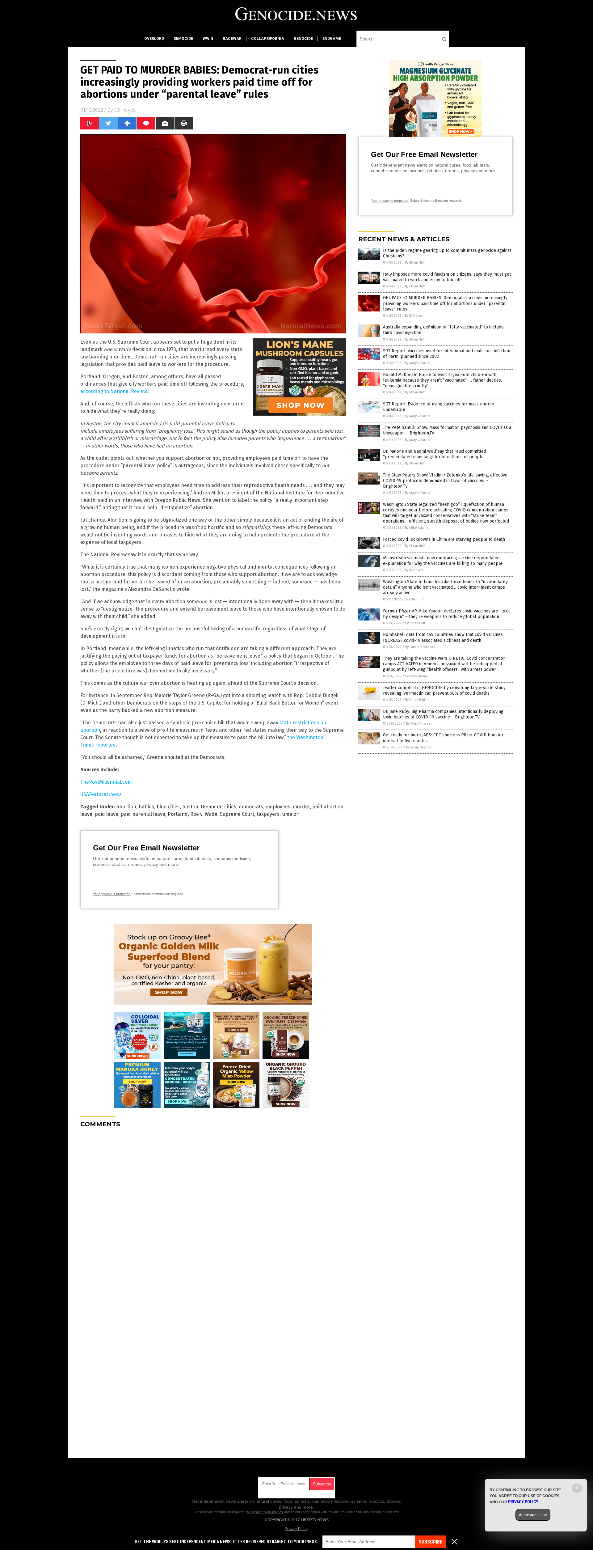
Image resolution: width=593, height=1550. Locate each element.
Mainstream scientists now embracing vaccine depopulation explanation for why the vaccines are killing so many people (443, 560)
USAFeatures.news (101, 794)
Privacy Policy (296, 1529)
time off (291, 814)
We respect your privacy (264, 1512)
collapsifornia (267, 38)
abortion (126, 807)
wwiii (208, 38)
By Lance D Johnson (420, 647)
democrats (251, 807)
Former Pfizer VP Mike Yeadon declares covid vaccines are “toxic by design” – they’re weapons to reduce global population (447, 613)
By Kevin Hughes (418, 747)
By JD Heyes (414, 316)
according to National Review (113, 391)
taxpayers (268, 814)
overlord (154, 38)
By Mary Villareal (417, 363)
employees (278, 807)
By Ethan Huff (415, 262)
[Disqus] (213, 1210)
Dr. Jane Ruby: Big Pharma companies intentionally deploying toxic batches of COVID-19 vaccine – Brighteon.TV (443, 714)
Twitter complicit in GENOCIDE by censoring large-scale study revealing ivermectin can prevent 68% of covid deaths (444, 690)
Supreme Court (237, 814)
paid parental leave (143, 814)
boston (190, 807)
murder (301, 807)
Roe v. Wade (203, 814)
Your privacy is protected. (112, 894)
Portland (178, 814)
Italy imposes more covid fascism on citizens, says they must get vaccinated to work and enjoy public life (447, 277)
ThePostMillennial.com (106, 782)
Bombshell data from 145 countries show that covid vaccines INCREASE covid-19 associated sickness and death (443, 637)
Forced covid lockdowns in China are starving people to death (444, 539)
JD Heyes (124, 110)
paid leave (106, 814)
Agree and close (533, 1514)
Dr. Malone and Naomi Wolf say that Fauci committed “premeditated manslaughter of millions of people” (434, 454)
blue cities (168, 807)
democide (183, 38)
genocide (303, 38)
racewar (232, 38)
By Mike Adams (416, 528)
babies (146, 807)
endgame (331, 38)
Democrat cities (218, 807)
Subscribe (430, 1542)
